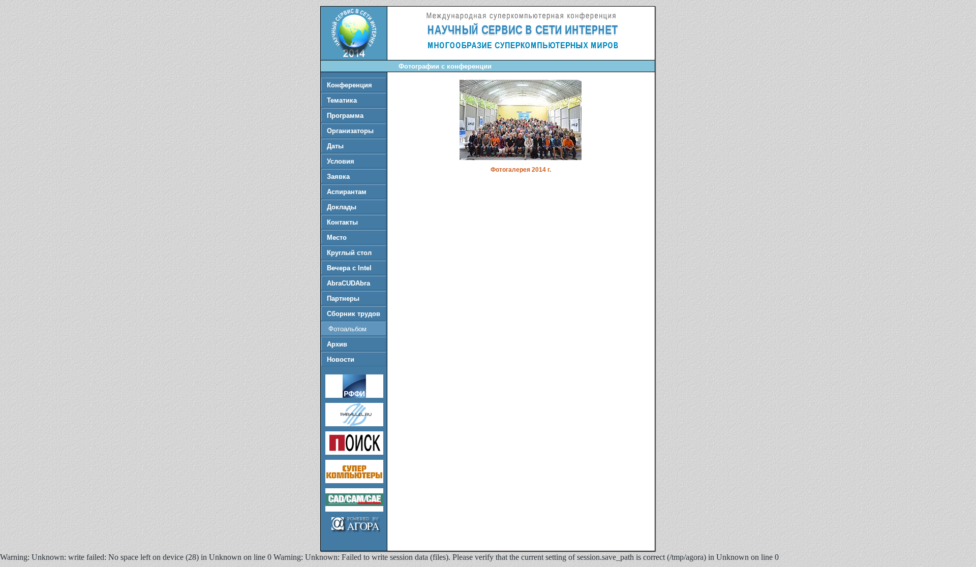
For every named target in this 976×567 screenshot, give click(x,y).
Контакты (342, 222)
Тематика (342, 100)
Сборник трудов (353, 314)
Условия (340, 161)
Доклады (341, 207)
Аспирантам (347, 192)
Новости (340, 359)
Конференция (349, 85)
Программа (345, 115)
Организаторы (350, 131)
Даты (335, 146)
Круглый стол (349, 253)
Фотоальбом (347, 329)
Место (337, 237)
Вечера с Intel (349, 268)
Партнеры (343, 298)
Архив (337, 344)
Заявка (338, 176)
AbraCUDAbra (348, 283)
